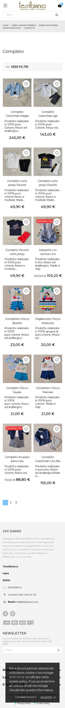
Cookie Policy (43, 703)
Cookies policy (25, 697)
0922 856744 (15, 587)
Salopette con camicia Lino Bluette (48, 254)
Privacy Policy (24, 703)
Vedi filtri (19, 67)
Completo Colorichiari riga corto (47, 116)
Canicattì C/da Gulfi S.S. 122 (22, 594)
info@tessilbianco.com (26, 601)
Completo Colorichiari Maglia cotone (17, 116)
